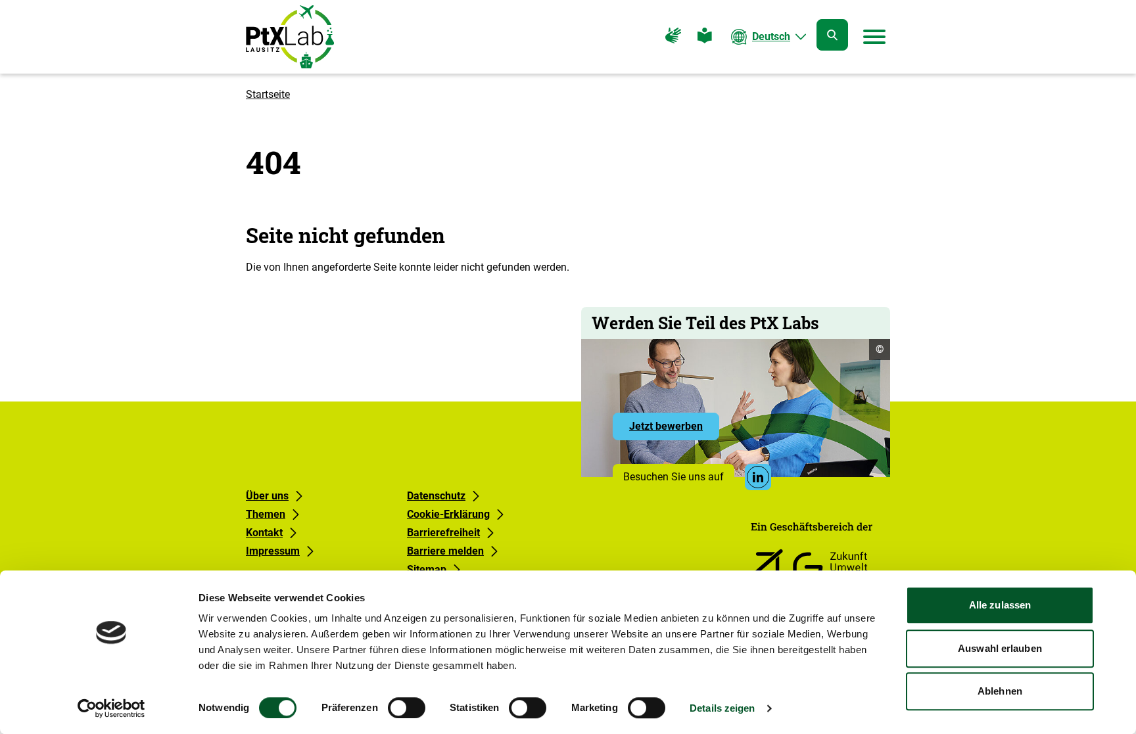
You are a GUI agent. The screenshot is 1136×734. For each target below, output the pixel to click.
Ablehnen (1000, 691)
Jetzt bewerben (674, 429)
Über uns (267, 496)
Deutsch (771, 36)
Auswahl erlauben (1000, 648)
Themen (265, 514)
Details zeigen (722, 708)
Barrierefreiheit (443, 532)
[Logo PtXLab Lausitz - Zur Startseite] (290, 36)
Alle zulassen (1000, 604)
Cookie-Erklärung (448, 514)
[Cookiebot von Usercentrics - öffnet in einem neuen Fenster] (111, 708)
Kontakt (264, 532)
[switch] (406, 707)
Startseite (268, 94)
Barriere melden (445, 551)
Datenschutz (436, 496)
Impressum (273, 551)
